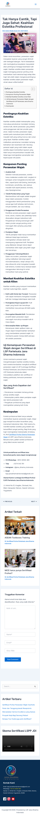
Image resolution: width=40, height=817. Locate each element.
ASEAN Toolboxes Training (17, 537)
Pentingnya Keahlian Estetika (15, 92)
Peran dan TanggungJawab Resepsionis (16, 708)
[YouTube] (13, 798)
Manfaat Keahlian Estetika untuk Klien (18, 97)
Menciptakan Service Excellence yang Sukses (18, 712)
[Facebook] (4, 798)
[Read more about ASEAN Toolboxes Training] (20, 525)
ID (5, 541)
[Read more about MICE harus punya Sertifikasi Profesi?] (20, 558)
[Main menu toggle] (35, 4)
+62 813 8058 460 (15, 788)
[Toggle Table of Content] (32, 89)
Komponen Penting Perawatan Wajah (18, 94)
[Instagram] (8, 798)
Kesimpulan (10, 106)
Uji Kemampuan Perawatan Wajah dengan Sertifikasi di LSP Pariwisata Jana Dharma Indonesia (20, 101)
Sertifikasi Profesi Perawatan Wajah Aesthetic (18, 705)
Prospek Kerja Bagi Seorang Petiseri (15, 715)
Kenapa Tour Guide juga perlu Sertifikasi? (16, 719)
